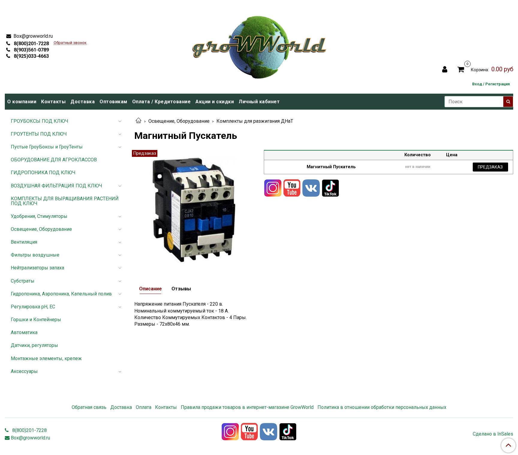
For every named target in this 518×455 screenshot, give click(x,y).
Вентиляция (24, 242)
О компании (21, 101)
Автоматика (24, 332)
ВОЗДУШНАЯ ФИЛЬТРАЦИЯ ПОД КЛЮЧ (56, 186)
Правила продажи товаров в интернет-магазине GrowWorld (247, 407)
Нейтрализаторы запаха (37, 268)
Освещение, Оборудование (179, 121)
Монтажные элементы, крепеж (46, 358)
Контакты (53, 101)
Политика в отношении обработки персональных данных (381, 407)
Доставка (82, 101)
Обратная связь (89, 407)
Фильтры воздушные (35, 255)
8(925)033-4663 (31, 56)
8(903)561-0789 (31, 49)
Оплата (143, 407)
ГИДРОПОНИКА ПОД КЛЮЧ (43, 172)
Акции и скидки (214, 101)
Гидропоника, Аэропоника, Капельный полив (61, 294)
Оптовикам (113, 101)
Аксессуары (24, 371)
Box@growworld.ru (32, 36)
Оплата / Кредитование (161, 101)
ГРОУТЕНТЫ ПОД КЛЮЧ (39, 134)
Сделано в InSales (493, 434)
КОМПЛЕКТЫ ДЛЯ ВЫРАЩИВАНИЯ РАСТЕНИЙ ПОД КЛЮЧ (65, 201)
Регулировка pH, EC (33, 307)
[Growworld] (259, 45)
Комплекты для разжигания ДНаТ (254, 121)
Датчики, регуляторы (34, 345)
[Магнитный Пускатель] (194, 209)
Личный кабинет (259, 101)
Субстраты (22, 281)
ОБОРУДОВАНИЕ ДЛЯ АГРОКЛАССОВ (54, 160)
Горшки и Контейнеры (36, 319)
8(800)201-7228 (31, 43)
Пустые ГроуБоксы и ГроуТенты (47, 147)
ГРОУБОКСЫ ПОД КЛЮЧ (39, 121)
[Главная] (138, 121)
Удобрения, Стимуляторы (39, 216)
